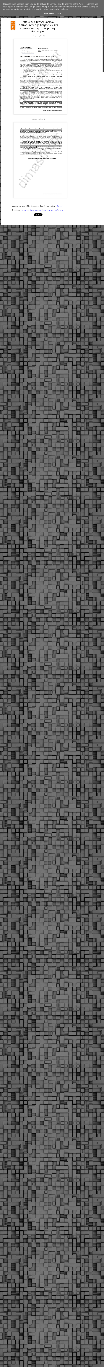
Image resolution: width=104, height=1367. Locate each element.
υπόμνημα (59, 210)
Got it (60, 13)
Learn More (48, 13)
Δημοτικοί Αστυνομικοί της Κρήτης (37, 210)
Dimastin (60, 206)
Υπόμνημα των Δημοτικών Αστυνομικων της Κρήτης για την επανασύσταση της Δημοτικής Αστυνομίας (38, 26)
